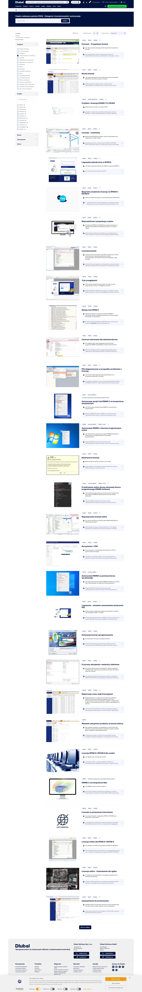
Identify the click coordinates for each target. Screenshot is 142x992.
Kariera (59, 6)
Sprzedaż (21, 58)
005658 (84, 158)
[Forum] (113, 967)
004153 (84, 365)
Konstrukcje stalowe (20, 968)
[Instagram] (116, 970)
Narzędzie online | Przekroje (26, 86)
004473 (84, 631)
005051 (84, 867)
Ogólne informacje (24, 49)
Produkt (19, 94)
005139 (84, 897)
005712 (84, 129)
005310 (84, 660)
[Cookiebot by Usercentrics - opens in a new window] (19, 989)
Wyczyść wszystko (19, 39)
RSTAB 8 (21, 109)
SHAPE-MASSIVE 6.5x (92, 99)
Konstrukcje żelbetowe (21, 966)
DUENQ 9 (21, 116)
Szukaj (65, 20)
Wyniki (21, 66)
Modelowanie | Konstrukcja (26, 60)
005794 (84, 40)
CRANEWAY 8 (23, 122)
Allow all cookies (115, 979)
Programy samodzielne (25, 82)
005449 (84, 276)
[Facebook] (120, 967)
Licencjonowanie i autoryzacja (22, 37)
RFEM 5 (21, 105)
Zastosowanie (21, 139)
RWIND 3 (21, 129)
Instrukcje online (97, 972)
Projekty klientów (97, 970)
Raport (21, 73)
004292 (84, 483)
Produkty (25, 6)
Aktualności (76, 968)
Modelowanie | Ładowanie (26, 62)
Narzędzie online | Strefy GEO (27, 84)
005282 (84, 719)
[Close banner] (129, 977)
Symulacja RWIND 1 (92, 394)
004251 (84, 394)
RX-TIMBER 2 (22, 127)
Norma (19, 144)
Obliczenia (22, 64)
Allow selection (116, 983)
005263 (84, 749)
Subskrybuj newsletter (79, 966)
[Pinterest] (123, 967)
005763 (84, 99)
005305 (84, 690)
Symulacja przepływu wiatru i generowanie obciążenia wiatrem (95, 397)
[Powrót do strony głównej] (19, 2)
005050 (84, 808)
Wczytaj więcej (85, 927)
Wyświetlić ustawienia (25, 71)
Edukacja (49, 6)
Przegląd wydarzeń (78, 970)
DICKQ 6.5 (22, 120)
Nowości (38, 6)
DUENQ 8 (21, 114)
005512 (84, 217)
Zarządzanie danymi (24, 78)
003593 (84, 335)
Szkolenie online (77, 972)
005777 (84, 69)
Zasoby (43, 6)
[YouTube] (116, 967)
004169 (84, 454)
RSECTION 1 (22, 118)
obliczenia (22, 69)
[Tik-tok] (113, 970)
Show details (87, 989)
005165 (84, 838)
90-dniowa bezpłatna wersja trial (117, 6)
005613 (84, 188)
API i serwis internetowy (25, 89)
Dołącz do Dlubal (118, 964)
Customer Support (24, 51)
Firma (54, 6)
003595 (84, 424)
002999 (84, 306)
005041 (84, 247)
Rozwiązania (18, 6)
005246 (84, 779)
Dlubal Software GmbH (108, 944)
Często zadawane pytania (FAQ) (60, 967)
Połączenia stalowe (20, 972)
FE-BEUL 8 (22, 125)
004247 (84, 572)
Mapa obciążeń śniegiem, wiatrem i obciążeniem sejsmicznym (60, 973)
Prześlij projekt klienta (98, 968)
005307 (84, 513)
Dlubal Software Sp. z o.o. (83, 944)
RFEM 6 (21, 107)
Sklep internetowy (96, 2)
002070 (84, 542)
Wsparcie (31, 6)
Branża (19, 135)
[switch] (52, 989)
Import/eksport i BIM (24, 75)
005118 (83, 601)
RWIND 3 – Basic (102, 424)
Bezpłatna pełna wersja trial (100, 966)
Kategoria (20, 44)
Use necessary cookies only (116, 987)
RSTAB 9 (21, 111)
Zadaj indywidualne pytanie (61, 970)
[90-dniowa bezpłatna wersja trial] (86, 2)
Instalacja (21, 53)
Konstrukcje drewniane (21, 970)
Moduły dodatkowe (24, 80)
